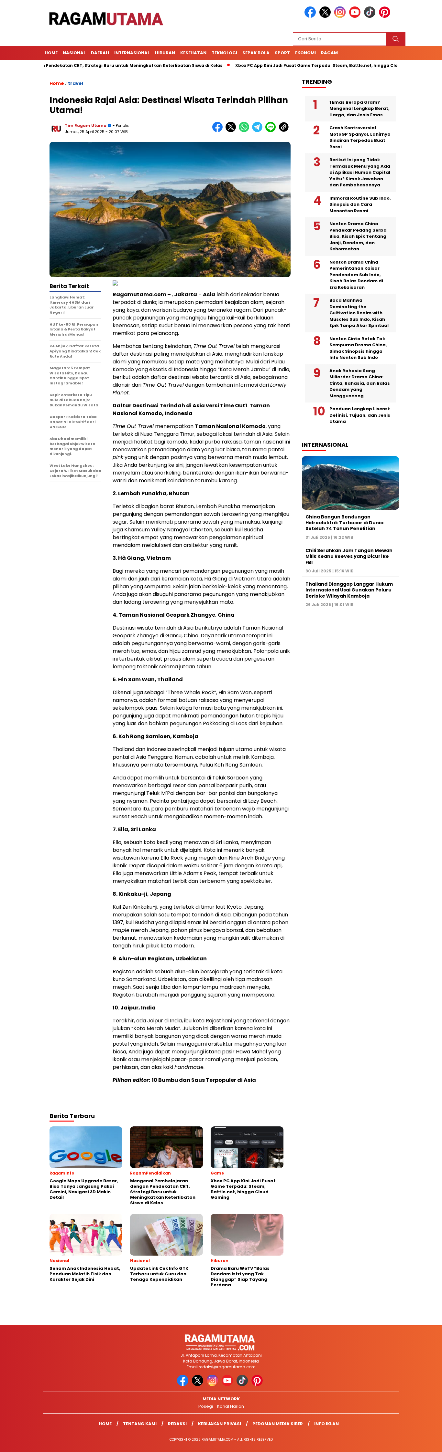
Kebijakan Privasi (219, 1424)
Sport (282, 53)
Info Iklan (326, 1424)
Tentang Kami (140, 1424)
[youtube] (356, 16)
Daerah (100, 53)
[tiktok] (371, 16)
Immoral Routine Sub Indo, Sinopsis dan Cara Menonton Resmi (360, 204)
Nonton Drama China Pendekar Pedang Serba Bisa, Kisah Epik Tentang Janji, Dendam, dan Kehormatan (358, 236)
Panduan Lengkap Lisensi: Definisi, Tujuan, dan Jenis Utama (359, 415)
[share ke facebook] (219, 130)
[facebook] (311, 16)
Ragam (329, 53)
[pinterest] (385, 16)
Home (51, 53)
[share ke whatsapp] (245, 130)
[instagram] (341, 16)
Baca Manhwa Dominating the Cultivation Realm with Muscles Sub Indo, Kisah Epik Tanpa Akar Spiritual (359, 313)
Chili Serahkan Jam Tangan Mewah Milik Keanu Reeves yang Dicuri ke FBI (348, 557)
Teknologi (224, 53)
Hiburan (165, 53)
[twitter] (326, 16)
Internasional (132, 53)
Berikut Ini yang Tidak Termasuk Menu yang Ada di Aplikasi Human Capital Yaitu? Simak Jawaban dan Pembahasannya (359, 172)
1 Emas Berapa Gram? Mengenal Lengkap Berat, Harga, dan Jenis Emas (359, 108)
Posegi (205, 1406)
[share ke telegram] (258, 130)
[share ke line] (272, 130)
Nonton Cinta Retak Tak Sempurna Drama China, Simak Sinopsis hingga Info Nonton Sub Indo (358, 348)
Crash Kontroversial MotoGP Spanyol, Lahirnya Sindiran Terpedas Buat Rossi (360, 137)
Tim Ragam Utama (85, 125)
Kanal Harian (230, 1406)
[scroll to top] (423, 1442)
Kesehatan (193, 53)
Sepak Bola (256, 53)
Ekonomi (305, 53)
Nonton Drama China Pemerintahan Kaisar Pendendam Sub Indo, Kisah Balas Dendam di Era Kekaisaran (356, 274)
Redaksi (177, 1424)
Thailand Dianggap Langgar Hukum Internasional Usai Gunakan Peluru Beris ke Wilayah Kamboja (349, 590)
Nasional (74, 53)
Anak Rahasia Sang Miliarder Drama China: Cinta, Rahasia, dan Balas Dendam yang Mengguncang (359, 383)
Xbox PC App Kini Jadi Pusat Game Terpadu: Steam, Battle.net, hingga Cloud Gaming (294, 65)
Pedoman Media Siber (277, 1424)
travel (75, 83)
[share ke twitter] (232, 130)
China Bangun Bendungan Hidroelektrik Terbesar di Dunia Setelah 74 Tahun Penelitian (344, 523)
